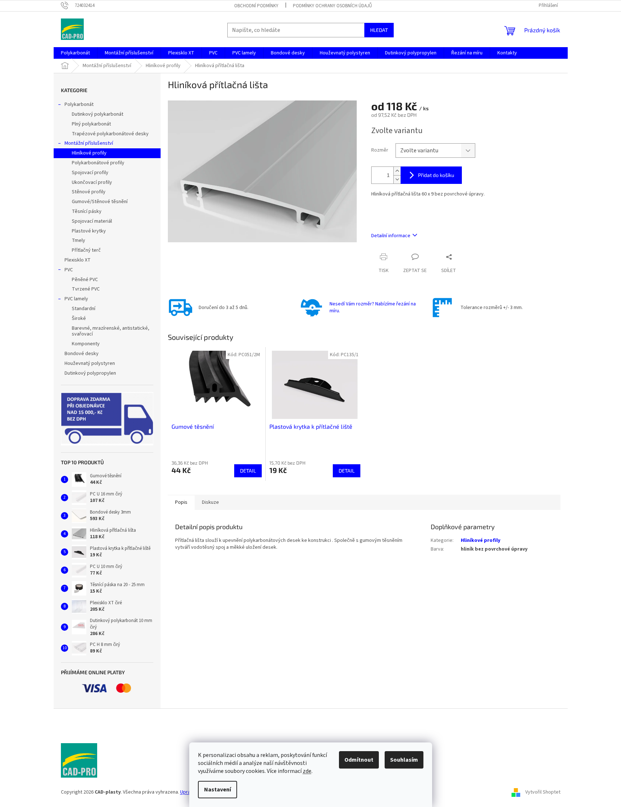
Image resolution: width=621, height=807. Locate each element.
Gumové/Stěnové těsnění (100, 201)
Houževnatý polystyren (90, 363)
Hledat (379, 30)
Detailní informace (390, 235)
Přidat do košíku (436, 175)
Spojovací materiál (92, 221)
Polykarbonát (79, 104)
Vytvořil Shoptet (542, 792)
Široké (79, 318)
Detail (248, 471)
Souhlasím (404, 760)
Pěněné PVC (85, 279)
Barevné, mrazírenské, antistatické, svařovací (110, 331)
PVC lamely (76, 298)
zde (307, 771)
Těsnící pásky (87, 211)
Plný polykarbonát (91, 124)
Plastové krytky (89, 231)
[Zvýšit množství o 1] (397, 171)
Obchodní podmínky (256, 6)
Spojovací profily (90, 172)
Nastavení (217, 790)
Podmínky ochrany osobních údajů (332, 6)
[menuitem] (75, 53)
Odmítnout (358, 760)
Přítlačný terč (86, 250)
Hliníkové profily (89, 153)
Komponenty (86, 343)
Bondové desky (82, 353)
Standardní (83, 308)
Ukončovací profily (92, 182)
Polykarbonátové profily (98, 162)
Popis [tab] (181, 502)
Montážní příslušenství (89, 143)
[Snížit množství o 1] (397, 179)
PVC (69, 269)
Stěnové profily (88, 191)
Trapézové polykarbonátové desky (110, 133)
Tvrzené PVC (86, 289)
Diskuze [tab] (210, 502)
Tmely (78, 240)
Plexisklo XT (78, 260)
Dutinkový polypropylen (90, 373)
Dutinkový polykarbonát (97, 114)
